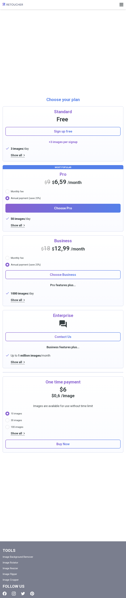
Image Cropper (11, 579)
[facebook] (5, 594)
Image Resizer (10, 568)
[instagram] (14, 594)
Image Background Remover (18, 556)
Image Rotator (10, 562)
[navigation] (121, 5)
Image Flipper (10, 574)
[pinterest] (32, 594)
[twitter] (23, 594)
